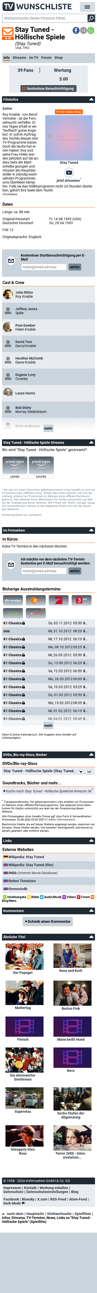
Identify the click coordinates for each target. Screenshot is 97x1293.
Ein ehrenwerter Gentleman (22, 1077)
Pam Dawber (25, 325)
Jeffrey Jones (26, 309)
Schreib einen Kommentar (49, 921)
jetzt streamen (69, 180)
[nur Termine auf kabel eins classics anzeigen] (36, 613)
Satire (7, 108)
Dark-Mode (12, 1203)
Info (6, 58)
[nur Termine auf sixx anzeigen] (13, 613)
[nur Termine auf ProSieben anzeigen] (59, 600)
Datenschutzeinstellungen (47, 1192)
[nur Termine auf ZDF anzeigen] (36, 600)
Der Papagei (23, 973)
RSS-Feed (58, 1199)
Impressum (12, 1188)
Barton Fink (71, 1009)
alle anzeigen (13, 600)
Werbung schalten (54, 1188)
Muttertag (23, 1008)
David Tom (23, 342)
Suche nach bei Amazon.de (49, 791)
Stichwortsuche (59, 1214)
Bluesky (28, 1199)
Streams (19, 58)
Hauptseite (35, 1214)
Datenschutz (13, 1192)
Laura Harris (25, 393)
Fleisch (23, 1039)
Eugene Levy (25, 375)
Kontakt (30, 1188)
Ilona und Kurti (70, 971)
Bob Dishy (23, 408)
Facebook (11, 1199)
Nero (71, 1071)
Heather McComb (29, 358)
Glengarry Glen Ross (23, 1151)
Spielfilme (83, 1214)
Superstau (23, 1111)
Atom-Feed (78, 1199)
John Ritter (24, 292)
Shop (58, 58)
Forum (46, 58)
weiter (75, 267)
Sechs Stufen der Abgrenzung (70, 1115)
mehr (48, 428)
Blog (74, 1192)
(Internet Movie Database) (33, 873)
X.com (42, 1199)
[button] (76, 30)
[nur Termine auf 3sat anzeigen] (82, 600)
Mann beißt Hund (71, 1039)
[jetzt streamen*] (69, 172)
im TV (33, 58)
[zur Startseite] (37, 5)
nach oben (15, 1214)
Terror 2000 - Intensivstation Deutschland (70, 1155)
